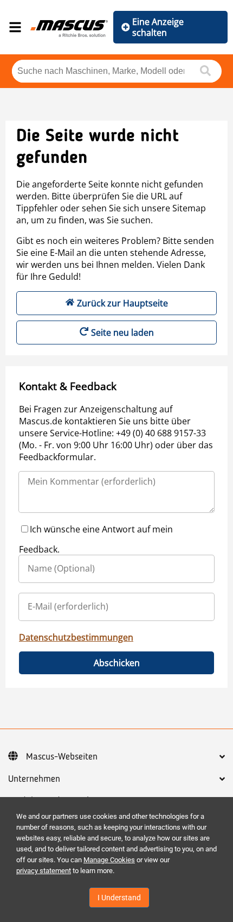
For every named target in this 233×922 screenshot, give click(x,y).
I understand (119, 897)
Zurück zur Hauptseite (122, 303)
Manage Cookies (109, 860)
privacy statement (43, 871)
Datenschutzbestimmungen (76, 637)
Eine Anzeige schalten (158, 27)
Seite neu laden (122, 332)
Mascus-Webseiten (62, 757)
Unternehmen (34, 779)
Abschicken (117, 663)
